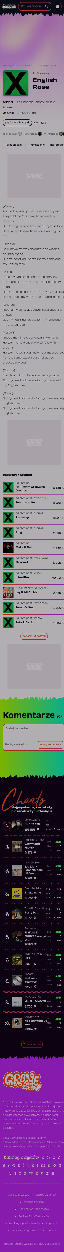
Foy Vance (40, 498)
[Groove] (9, 6)
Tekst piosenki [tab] (14, 145)
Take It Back (24, 622)
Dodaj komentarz (50, 745)
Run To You (32, 824)
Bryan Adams (33, 820)
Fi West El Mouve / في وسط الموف (35, 936)
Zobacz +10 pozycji (34, 636)
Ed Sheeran (27, 66)
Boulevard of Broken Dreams (30, 489)
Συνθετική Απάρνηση (31, 980)
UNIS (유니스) (32, 863)
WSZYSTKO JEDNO (32, 846)
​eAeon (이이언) (32, 1017)
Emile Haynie (41, 558)
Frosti (41, 840)
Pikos (28, 974)
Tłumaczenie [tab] (37, 145)
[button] (57, 6)
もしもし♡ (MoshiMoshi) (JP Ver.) (34, 870)
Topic (28, 908)
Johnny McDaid (44, 102)
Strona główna (10, 66)
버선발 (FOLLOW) (35, 1001)
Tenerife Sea (25, 607)
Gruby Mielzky (33, 888)
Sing (19, 532)
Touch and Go (25, 502)
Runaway (22, 517)
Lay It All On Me (26, 592)
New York (22, 562)
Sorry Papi (32, 913)
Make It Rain (24, 547)
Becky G (39, 908)
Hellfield (29, 840)
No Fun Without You (36, 1023)
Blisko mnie (33, 893)
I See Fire (22, 577)
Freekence (31, 928)
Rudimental (23, 588)
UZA (28, 958)
